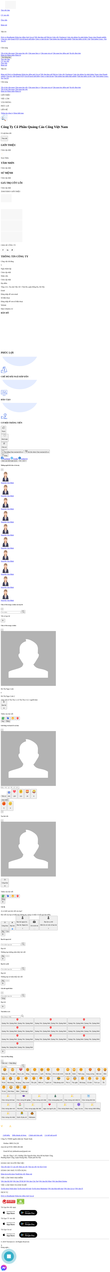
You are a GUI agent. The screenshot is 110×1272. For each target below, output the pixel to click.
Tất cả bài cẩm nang (8, 53)
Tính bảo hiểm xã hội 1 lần (81, 39)
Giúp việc (55, 37)
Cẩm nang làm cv (34, 53)
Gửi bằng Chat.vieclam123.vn (13, 452)
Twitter (15, 459)
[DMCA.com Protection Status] (20, 1204)
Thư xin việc (32, 1167)
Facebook (6, 459)
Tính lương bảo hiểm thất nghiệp (60, 39)
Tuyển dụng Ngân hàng (9, 1189)
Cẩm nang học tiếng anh (60, 53)
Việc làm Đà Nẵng (45, 1181)
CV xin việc (5, 15)
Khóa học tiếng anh (28, 74)
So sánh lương (83, 37)
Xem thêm (5, 800)
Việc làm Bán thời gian (55, 1189)
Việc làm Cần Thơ (32, 1181)
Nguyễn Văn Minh (7, 483)
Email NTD (15, 39)
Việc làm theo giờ (40, 37)
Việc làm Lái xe (69, 1189)
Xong (3, 998)
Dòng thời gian (18, 113)
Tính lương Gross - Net (99, 39)
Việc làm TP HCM (19, 1181)
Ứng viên (4, 20)
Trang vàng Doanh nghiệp (97, 37)
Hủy (3, 721)
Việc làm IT (79, 1189)
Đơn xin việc (23, 1167)
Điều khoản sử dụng (19, 1135)
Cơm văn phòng (72, 37)
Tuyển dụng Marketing (39, 1189)
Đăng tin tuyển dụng (8, 1174)
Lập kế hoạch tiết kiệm (27, 39)
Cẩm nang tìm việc (21, 53)
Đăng (8, 721)
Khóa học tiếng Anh (22, 37)
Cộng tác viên (5, 39)
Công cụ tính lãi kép (42, 39)
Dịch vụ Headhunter (8, 37)
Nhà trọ (49, 37)
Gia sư (31, 37)
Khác (6, 455)
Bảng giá (4, 25)
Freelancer (62, 37)
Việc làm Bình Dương (59, 1181)
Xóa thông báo (6, 57)
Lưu (7, 931)
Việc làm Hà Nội (6, 1181)
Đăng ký (18, 55)
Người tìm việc (20, 1174)
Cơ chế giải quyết (50, 1135)
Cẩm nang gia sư (46, 53)
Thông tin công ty (7, 113)
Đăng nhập (11, 55)
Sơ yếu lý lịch (42, 1167)
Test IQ (3, 41)
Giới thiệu (6, 1135)
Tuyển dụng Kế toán (24, 1189)
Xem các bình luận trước (9, 461)
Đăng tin (4, 55)
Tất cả (4, 796)
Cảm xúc (4, 1063)
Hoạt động (12, 1063)
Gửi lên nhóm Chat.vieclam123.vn (38, 452)
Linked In (24, 459)
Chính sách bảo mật (35, 1135)
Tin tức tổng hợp (75, 53)
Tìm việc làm (5, 10)
